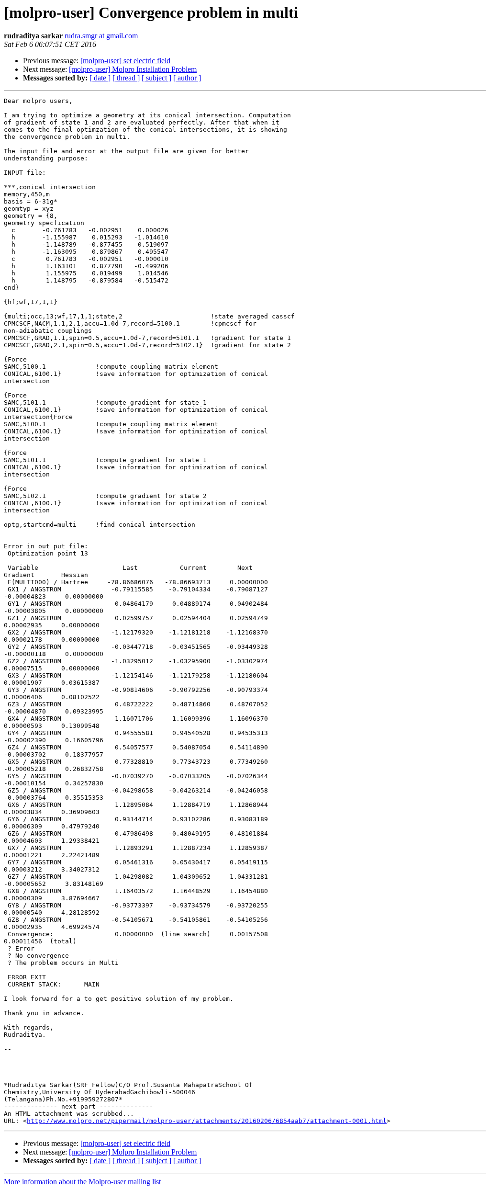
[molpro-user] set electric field (125, 61)
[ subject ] (156, 78)
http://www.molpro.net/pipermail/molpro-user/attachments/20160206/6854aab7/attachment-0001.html (207, 1120)
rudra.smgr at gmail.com (101, 36)
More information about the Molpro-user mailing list (82, 1182)
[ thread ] (126, 78)
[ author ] (187, 78)
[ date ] (100, 78)
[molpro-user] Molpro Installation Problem (133, 69)
